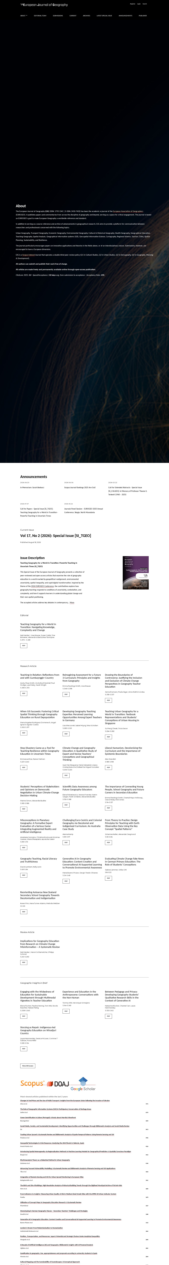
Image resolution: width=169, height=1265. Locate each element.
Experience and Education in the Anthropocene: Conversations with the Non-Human (80, 995)
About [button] (23, 16)
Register (132, 4)
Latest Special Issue (104, 16)
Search (145, 4)
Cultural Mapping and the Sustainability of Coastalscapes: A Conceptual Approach (50, 1262)
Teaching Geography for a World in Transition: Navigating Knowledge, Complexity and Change (38, 627)
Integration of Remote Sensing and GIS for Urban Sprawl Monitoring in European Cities (52, 1177)
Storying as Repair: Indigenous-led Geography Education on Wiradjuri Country (38, 1030)
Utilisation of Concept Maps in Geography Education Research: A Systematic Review (50, 1202)
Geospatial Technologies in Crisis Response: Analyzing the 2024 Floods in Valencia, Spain (52, 1143)
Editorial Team (40, 16)
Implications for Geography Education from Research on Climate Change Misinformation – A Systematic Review (40, 944)
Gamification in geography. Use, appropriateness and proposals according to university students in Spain (58, 1253)
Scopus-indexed (28, 255)
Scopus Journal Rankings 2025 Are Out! (80, 488)
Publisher (143, 16)
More (72, 603)
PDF (23, 645)
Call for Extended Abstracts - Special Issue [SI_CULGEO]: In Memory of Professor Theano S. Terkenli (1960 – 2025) (127, 491)
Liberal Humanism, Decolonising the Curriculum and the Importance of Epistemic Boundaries (123, 751)
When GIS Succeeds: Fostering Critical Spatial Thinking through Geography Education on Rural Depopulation (39, 714)
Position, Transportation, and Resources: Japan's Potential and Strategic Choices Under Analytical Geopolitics (60, 1236)
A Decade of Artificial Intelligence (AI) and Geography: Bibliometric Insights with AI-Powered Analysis (56, 1245)
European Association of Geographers (128, 211)
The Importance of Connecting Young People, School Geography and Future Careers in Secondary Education (124, 790)
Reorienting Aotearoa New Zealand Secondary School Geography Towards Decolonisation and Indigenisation (39, 895)
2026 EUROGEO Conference (42, 586)
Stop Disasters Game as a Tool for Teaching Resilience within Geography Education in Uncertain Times (39, 751)
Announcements (125, 16)
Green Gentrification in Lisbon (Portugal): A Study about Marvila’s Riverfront (48, 1118)
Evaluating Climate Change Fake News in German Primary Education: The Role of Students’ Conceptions (124, 862)
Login (139, 4)
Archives (86, 16)
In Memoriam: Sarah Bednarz (32, 488)
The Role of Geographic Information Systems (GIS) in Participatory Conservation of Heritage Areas (55, 1109)
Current (73, 16)
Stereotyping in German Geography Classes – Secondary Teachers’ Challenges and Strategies (54, 1211)
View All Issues (27, 1066)
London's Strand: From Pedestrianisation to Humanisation (41, 1228)
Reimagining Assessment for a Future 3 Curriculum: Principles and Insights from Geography (82, 678)
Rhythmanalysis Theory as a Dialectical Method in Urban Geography (45, 1160)
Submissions (58, 16)
